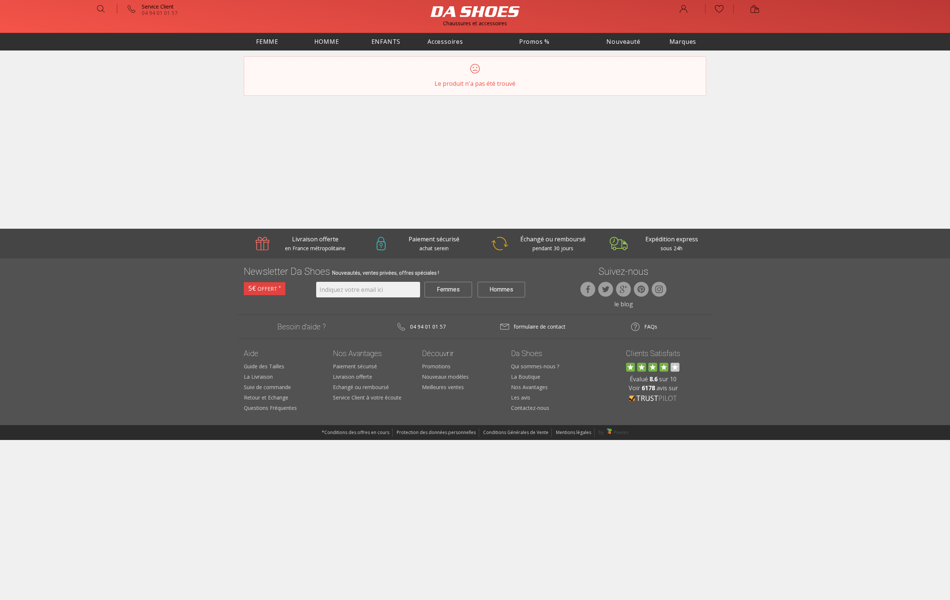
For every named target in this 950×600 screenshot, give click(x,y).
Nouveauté (623, 42)
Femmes (448, 289)
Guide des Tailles (264, 366)
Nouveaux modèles (445, 376)
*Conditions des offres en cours (355, 432)
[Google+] (623, 289)
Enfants (386, 42)
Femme (267, 42)
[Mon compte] (683, 9)
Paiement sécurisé (355, 366)
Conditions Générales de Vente (515, 432)
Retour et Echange (266, 397)
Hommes (501, 289)
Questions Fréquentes (270, 407)
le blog (623, 304)
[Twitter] (605, 289)
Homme (326, 42)
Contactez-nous (530, 407)
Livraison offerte (352, 376)
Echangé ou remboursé (361, 387)
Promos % (534, 42)
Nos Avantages (529, 387)
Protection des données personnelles (436, 432)
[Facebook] (587, 289)
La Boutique (525, 376)
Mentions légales (573, 432)
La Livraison (258, 376)
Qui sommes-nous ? (535, 366)
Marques (683, 42)
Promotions (436, 366)
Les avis (520, 397)
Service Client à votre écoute (367, 397)
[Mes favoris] (719, 9)
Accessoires (445, 42)
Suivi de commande (267, 387)
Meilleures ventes (443, 387)
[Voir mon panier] (755, 9)
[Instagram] (659, 289)
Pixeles (621, 432)
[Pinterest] (641, 289)
